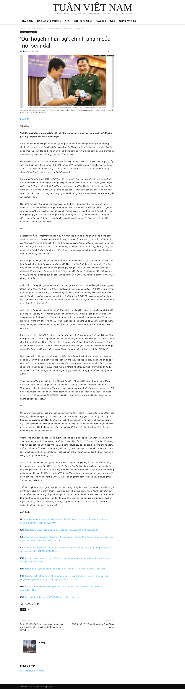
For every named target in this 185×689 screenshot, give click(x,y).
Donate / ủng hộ (127, 21)
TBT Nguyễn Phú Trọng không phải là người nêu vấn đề (93, 625)
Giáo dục (101, 21)
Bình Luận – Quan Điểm (49, 21)
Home (22, 28)
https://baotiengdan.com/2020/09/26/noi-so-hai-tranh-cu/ (51, 597)
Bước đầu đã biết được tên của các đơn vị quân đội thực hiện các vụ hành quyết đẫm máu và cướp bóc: (41, 627)
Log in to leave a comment (32, 671)
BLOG (30, 609)
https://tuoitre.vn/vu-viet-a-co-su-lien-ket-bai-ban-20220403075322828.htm (60, 530)
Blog (112, 21)
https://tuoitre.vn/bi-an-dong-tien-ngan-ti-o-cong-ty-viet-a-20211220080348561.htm (64, 568)
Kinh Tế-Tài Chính (83, 21)
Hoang (25, 51)
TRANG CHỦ (27, 21)
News (68, 21)
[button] (161, 21)
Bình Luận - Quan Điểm (36, 28)
